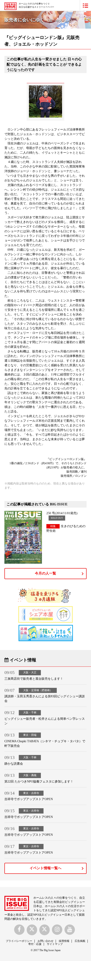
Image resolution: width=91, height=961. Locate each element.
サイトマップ (55, 944)
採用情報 (64, 941)
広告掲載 (80, 941)
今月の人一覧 (45, 573)
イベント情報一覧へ (45, 868)
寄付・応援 (35, 944)
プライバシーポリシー (19, 941)
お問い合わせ (45, 941)
